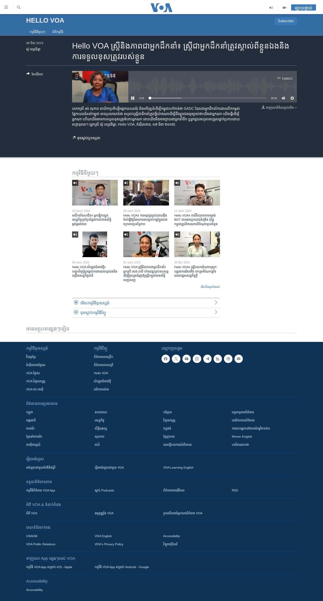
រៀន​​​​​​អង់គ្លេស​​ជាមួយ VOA (109, 467)
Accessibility (171, 536)
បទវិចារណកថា (240, 444)
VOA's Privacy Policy (109, 544)
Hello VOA (101, 373)
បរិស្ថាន (167, 412)
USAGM (31, 536)
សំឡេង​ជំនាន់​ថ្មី (102, 381)
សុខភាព (99, 436)
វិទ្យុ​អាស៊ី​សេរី (170, 544)
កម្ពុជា (29, 412)
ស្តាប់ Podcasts (104, 490)
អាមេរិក (30, 428)
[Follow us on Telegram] (207, 359)
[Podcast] (228, 359)
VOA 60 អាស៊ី (34, 389)
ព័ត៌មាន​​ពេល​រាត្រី (103, 365)
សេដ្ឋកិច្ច (99, 420)
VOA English (103, 536)
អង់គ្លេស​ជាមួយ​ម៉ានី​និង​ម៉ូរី (40, 467)
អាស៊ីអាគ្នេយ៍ (33, 444)
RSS (235, 490)
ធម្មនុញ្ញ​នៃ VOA (104, 513)
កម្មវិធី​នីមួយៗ (37, 32)
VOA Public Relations (40, 544)
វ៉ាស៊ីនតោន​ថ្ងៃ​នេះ (35, 365)
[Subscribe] (238, 359)
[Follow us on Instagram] (197, 359)
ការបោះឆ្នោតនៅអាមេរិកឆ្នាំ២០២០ (251, 428)
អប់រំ (97, 444)
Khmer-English (242, 436)
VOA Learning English (178, 467)
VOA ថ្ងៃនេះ (33, 373)
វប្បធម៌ (167, 428)
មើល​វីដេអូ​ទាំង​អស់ (210, 287)
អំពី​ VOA (31, 513)
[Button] (34, 75)
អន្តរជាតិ (31, 420)
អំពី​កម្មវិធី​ (57, 32)
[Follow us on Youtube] (186, 359)
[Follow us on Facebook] (166, 359)
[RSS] (218, 359)
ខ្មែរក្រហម (169, 436)
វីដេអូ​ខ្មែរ (31, 357)
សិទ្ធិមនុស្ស (101, 428)
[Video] (284, 7)
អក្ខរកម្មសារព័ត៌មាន (243, 412)
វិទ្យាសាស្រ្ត (169, 420)
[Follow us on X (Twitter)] (176, 359)
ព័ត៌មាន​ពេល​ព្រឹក (103, 357)
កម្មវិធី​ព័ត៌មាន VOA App (40, 490)
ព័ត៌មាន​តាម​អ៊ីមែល (174, 490)
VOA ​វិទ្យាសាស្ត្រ (35, 381)
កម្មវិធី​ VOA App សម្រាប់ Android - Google (122, 567)
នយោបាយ (101, 412)
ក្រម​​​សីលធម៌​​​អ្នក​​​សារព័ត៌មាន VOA (182, 513)
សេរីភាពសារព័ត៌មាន (243, 420)
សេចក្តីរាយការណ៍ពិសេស (177, 444)
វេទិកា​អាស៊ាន (101, 389)
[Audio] (271, 7)
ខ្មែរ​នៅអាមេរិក (34, 436)
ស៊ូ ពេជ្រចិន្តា (33, 49)
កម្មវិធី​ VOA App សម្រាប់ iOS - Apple (49, 567)
